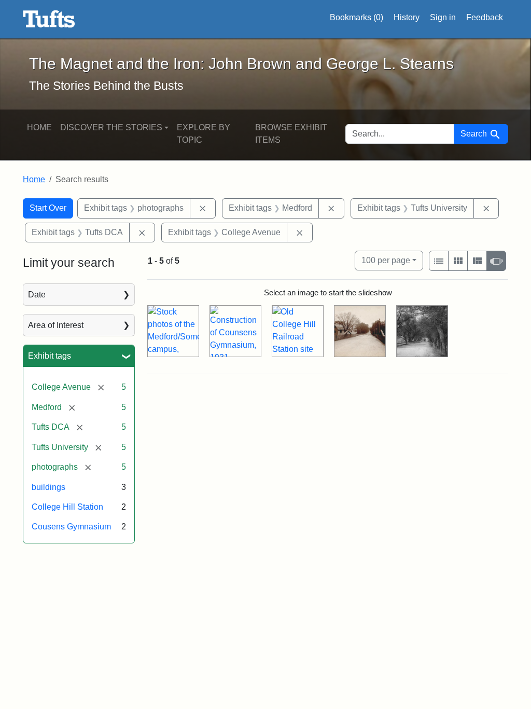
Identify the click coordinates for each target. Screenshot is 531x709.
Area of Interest (55, 325)
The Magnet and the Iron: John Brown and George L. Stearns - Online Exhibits (49, 19)
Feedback (484, 17)
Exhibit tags (49, 355)
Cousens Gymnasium (71, 526)
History (407, 17)
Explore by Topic (203, 133)
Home (39, 127)
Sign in (443, 17)
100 (385, 260)
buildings (48, 487)
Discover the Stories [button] (111, 127)
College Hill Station (67, 506)
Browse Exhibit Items (291, 133)
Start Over (48, 207)
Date (37, 294)
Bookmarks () (356, 17)
